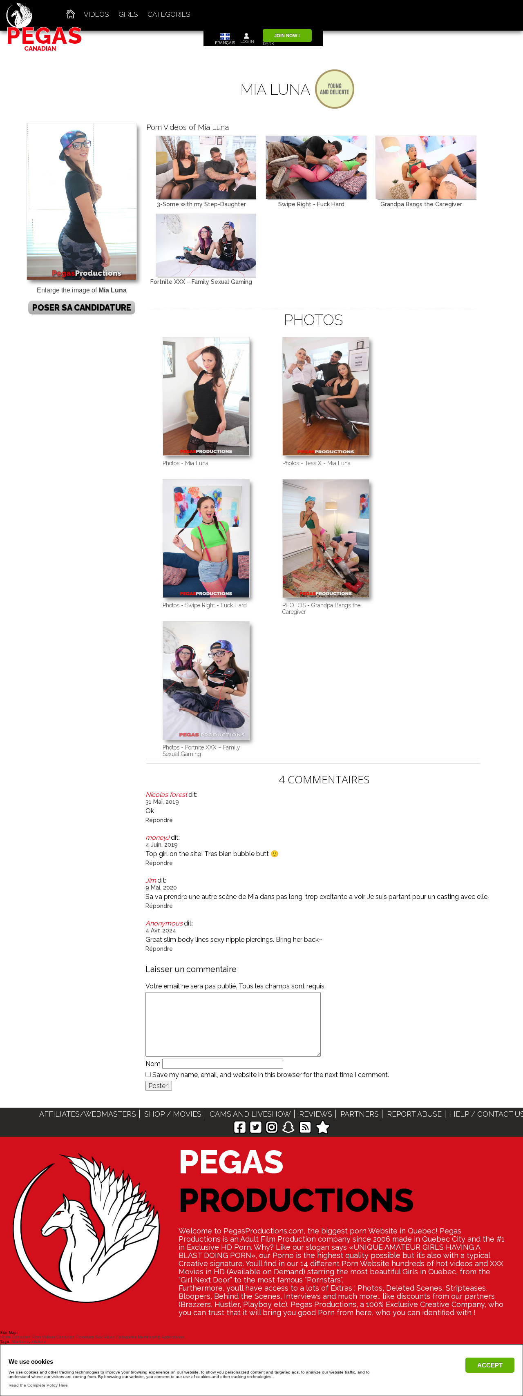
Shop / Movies (172, 1114)
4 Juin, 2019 (161, 844)
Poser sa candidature (81, 307)
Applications (172, 1337)
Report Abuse (414, 1114)
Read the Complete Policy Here (38, 1385)
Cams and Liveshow (250, 1114)
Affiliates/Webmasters (87, 1114)
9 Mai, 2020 (161, 887)
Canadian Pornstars (75, 1337)
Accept (489, 1365)
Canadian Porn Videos (33, 1337)
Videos (96, 14)
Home (5, 1337)
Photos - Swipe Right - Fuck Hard (205, 605)
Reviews (315, 1114)
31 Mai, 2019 (162, 801)
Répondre (159, 820)
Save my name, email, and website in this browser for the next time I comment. (270, 1075)
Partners (359, 1114)
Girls (128, 14)
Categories (169, 14)
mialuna (38, 1341)
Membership (149, 1337)
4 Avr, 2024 (160, 930)
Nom (153, 1064)
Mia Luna (20, 1341)
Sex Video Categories (115, 1337)
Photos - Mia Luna (185, 463)
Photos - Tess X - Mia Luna (316, 463)
